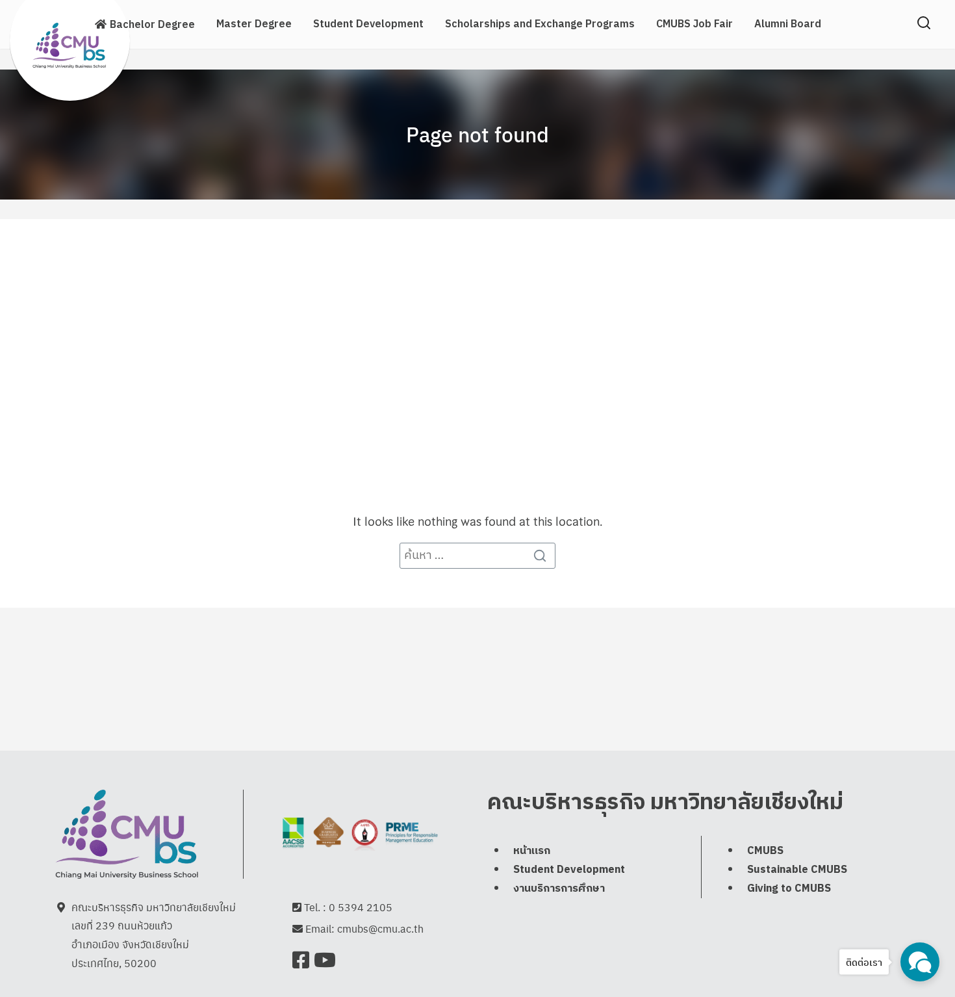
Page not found (477, 134)
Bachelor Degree (152, 25)
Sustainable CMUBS (797, 870)
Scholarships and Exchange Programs (540, 24)
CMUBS (765, 851)
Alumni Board (787, 24)
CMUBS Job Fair (694, 24)
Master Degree (254, 24)
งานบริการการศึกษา (559, 889)
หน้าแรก (531, 851)
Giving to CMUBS (789, 889)
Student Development (368, 24)
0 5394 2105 (360, 907)
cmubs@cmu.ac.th (380, 928)
